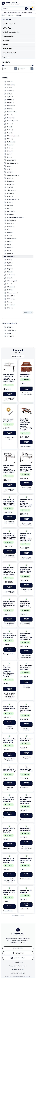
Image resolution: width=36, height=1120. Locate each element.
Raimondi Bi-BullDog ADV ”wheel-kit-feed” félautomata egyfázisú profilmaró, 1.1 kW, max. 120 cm (26, 424)
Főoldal (3, 15)
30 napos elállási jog (18, 969)
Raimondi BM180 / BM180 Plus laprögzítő (9, 830)
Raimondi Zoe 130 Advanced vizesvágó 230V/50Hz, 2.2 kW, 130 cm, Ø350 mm (26, 537)
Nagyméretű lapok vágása (9, 438)
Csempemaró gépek (25, 446)
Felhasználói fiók (18, 962)
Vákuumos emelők (25, 623)
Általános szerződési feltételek (18, 966)
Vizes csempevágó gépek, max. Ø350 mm (9, 399)
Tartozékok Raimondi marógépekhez (26, 590)
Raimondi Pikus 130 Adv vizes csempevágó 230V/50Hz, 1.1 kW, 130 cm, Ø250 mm (26, 503)
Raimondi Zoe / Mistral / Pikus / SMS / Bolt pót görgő (9, 635)
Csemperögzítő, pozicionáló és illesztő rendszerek (26, 848)
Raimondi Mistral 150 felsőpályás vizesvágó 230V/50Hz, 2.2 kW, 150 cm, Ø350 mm (9, 378)
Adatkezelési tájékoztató (18, 973)
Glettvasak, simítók (25, 879)
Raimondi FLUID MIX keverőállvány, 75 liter (9, 708)
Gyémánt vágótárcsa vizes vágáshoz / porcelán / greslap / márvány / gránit (9, 696)
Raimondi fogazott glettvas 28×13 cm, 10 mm (26, 860)
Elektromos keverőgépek (26, 686)
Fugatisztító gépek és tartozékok (9, 759)
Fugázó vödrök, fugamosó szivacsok (26, 393)
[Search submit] (26, 8)
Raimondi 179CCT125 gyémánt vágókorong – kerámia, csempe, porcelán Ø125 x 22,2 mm (8, 671)
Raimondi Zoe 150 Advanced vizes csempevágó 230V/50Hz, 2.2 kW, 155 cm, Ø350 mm (9, 571)
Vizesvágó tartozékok (9, 654)
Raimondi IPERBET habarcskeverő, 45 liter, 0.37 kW (26, 667)
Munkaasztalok (24, 787)
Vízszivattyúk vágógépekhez (9, 788)
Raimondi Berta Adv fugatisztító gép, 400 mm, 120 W (9, 740)
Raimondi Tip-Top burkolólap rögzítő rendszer (9, 860)
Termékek (10, 15)
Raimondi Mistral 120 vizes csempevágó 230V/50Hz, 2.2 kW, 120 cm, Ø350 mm (9, 469)
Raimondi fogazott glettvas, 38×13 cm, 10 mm (9, 892)
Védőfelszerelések (24, 909)
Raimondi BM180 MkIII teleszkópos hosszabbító (8, 799)
